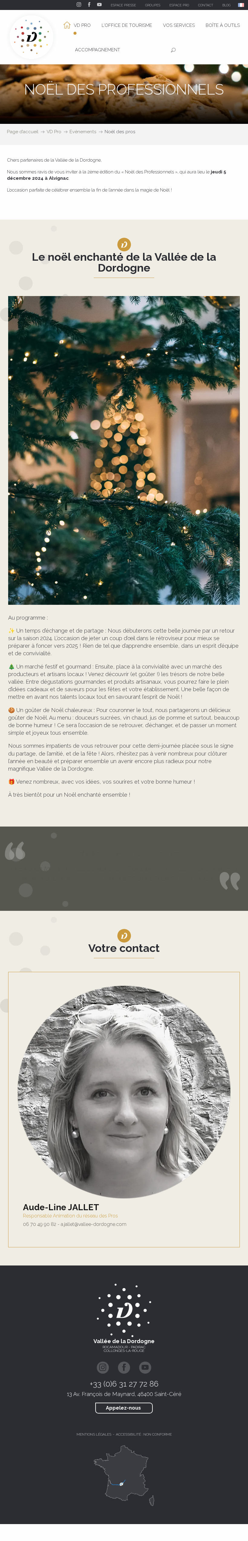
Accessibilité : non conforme (144, 1434)
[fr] (241, 5)
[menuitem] (75, 25)
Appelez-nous (123, 1408)
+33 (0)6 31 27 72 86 (124, 1383)
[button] (241, 5)
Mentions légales (94, 1434)
